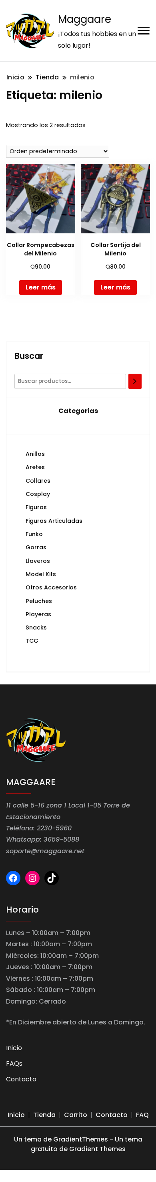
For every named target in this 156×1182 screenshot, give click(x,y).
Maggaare (84, 19)
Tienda (44, 1114)
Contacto (21, 1079)
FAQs (14, 1063)
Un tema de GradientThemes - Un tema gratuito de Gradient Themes (78, 1144)
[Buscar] (135, 381)
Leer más (41, 287)
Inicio (14, 1047)
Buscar (28, 356)
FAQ (142, 1114)
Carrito (75, 1114)
